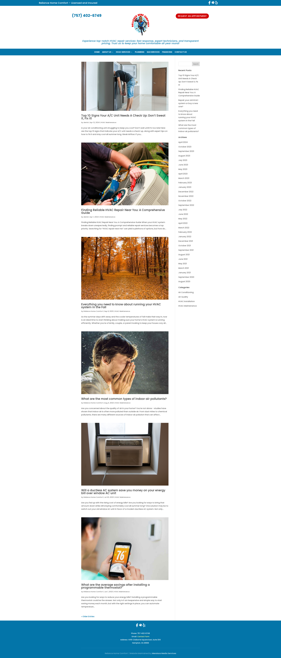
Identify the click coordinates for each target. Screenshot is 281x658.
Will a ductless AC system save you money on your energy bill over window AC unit (123, 491)
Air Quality (183, 297)
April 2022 (182, 223)
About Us (106, 52)
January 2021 (184, 272)
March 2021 (183, 268)
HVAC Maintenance (108, 122)
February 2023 (185, 182)
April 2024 (183, 142)
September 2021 (186, 250)
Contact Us (181, 52)
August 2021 (184, 254)
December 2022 (185, 191)
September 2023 (186, 151)
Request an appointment (192, 16)
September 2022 (186, 205)
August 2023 (184, 155)
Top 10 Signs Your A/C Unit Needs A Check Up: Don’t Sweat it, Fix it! (123, 117)
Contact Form (143, 636)
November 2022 (185, 196)
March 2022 (183, 227)
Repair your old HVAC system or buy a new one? (188, 103)
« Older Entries (87, 616)
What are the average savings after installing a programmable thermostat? (115, 586)
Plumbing (139, 52)
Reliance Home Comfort (93, 311)
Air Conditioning (186, 292)
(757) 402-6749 (86, 15)
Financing (167, 52)
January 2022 (184, 236)
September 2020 (186, 277)
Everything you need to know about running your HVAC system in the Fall (121, 305)
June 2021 (183, 259)
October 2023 (184, 146)
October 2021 (184, 245)
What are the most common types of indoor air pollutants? (124, 399)
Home (97, 52)
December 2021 (185, 241)
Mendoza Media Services (164, 653)
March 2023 (183, 178)
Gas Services (153, 52)
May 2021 (182, 263)
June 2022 (183, 214)
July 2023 (182, 160)
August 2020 (184, 281)
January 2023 (184, 187)
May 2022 (182, 218)
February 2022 (185, 232)
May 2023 (182, 169)
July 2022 (182, 209)
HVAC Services (123, 52)
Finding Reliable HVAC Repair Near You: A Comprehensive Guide (123, 211)
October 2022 (184, 200)
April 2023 (182, 173)
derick (86, 122)
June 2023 (183, 164)
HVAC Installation (186, 301)
